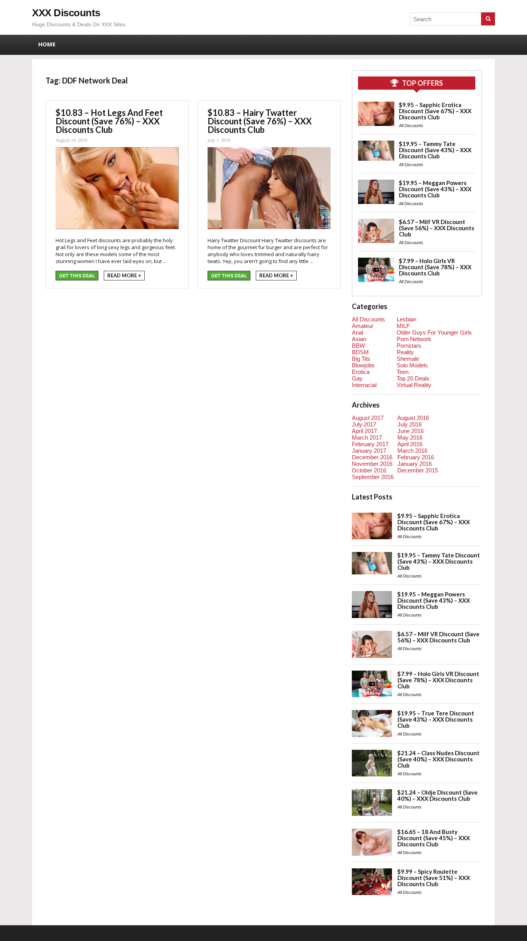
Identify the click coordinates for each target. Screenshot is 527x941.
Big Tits (361, 358)
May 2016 (409, 437)
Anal (357, 332)
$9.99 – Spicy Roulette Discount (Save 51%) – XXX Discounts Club (433, 877)
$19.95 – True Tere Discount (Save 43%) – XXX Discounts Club (435, 719)
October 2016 (369, 470)
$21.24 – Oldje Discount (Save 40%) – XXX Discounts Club (437, 795)
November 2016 (372, 463)
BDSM (360, 352)
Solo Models (412, 365)
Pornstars (409, 345)
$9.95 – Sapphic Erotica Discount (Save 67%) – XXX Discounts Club (435, 111)
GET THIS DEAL (77, 276)
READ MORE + (124, 275)
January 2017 (369, 450)
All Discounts (411, 125)
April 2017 (364, 431)
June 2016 (410, 431)
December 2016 (372, 457)
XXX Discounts (66, 13)
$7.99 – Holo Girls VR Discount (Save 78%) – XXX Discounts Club (435, 267)
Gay (357, 378)
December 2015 (417, 470)
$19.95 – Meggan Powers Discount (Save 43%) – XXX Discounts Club (435, 189)
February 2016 (415, 457)
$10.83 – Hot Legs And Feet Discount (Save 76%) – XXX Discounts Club (109, 121)
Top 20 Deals (413, 378)
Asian (359, 339)
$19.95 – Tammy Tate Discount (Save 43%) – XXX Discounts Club (435, 150)
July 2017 (364, 424)
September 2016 (373, 477)
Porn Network (414, 339)
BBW (358, 345)
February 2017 (370, 444)
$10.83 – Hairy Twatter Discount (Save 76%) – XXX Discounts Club (260, 121)
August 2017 (367, 417)
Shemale (408, 358)
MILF (403, 326)
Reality (405, 352)
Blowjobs (363, 365)
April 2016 (409, 444)
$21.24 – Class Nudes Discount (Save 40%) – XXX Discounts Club (438, 759)
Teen (403, 372)
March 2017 (367, 437)
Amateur (362, 326)
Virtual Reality (414, 385)
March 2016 (412, 450)
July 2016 (409, 424)
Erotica (361, 372)
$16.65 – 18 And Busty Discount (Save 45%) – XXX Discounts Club (433, 838)
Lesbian (406, 319)
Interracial (364, 385)
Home (47, 44)
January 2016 (414, 463)
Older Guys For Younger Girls (434, 332)
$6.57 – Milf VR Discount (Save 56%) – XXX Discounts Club (436, 228)
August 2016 (413, 417)
